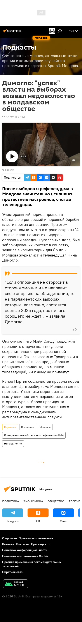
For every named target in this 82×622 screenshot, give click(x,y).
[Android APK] (15, 584)
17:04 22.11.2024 (13, 117)
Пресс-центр (40, 544)
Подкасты (10, 427)
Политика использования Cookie (25, 556)
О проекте (9, 538)
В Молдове (27, 427)
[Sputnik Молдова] (13, 33)
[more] (74, 329)
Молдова (45, 427)
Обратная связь (13, 572)
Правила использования (36, 538)
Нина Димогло (13, 443)
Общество (56, 501)
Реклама (8, 544)
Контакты (22, 544)
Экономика (33, 501)
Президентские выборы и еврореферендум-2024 (34, 435)
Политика (10, 501)
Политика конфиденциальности (24, 550)
